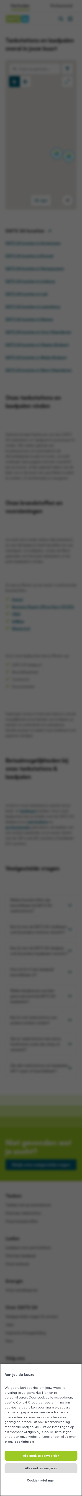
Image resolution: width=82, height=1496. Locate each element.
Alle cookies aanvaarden (41, 1455)
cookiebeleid (24, 1441)
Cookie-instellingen (41, 1480)
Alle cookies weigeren (41, 1468)
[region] (41, 1430)
